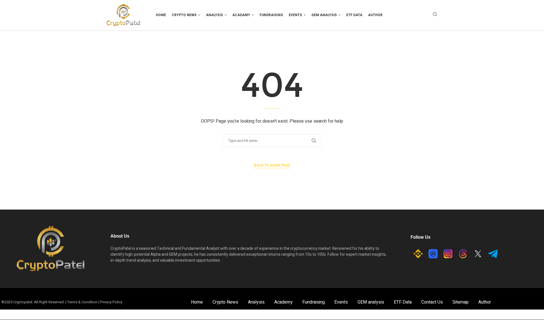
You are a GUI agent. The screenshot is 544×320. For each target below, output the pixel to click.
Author (375, 15)
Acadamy (241, 15)
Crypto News (184, 15)
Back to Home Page (272, 165)
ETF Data (354, 15)
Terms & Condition (82, 302)
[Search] (435, 15)
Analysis (214, 15)
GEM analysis (324, 15)
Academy (283, 302)
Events (295, 15)
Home (161, 15)
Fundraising (271, 15)
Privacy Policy (111, 302)
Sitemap (460, 302)
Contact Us (432, 302)
